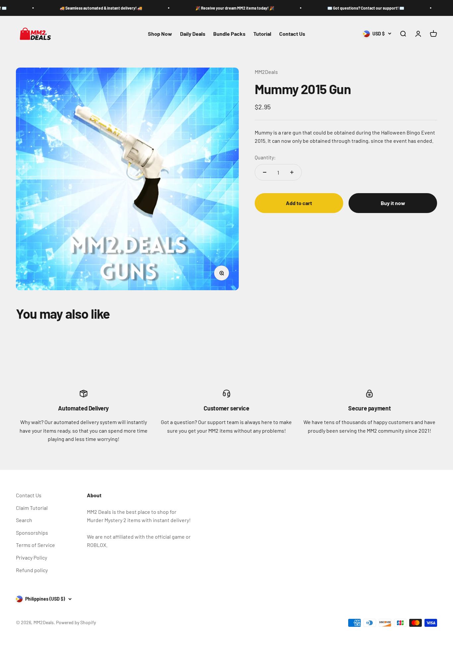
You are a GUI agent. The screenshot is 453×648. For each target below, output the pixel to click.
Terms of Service (35, 545)
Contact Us (292, 33)
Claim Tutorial (32, 508)
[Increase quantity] (291, 172)
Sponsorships (32, 532)
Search (24, 520)
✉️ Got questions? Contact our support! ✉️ (349, 8)
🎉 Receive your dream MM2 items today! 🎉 (218, 8)
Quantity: (265, 157)
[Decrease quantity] (264, 172)
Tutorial (262, 33)
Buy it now (393, 203)
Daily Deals (192, 33)
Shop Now (160, 33)
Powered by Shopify (76, 622)
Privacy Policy (31, 557)
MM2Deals (266, 72)
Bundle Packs (229, 33)
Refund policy (32, 570)
